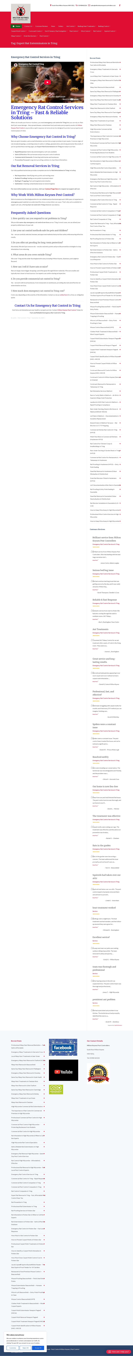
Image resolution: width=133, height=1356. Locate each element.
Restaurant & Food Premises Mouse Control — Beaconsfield (105, 301)
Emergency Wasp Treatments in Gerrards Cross (104, 70)
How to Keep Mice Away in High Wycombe (104, 510)
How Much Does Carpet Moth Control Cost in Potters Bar (105, 287)
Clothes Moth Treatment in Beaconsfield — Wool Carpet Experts (104, 333)
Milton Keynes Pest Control (67, 310)
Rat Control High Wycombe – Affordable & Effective (104, 187)
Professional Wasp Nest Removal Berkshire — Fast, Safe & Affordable (105, 63)
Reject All (25, 1348)
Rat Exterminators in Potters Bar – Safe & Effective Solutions (104, 251)
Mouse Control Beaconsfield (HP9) (102, 327)
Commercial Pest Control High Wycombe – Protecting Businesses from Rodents (104, 151)
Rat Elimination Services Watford (101, 391)
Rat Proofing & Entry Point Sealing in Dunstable (102, 490)
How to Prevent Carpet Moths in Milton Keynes (103, 364)
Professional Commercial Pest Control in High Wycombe (105, 144)
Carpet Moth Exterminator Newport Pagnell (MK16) (105, 339)
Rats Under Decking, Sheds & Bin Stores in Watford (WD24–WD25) (104, 410)
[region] (25, 1342)
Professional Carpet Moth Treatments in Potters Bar (103, 273)
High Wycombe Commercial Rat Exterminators (101, 130)
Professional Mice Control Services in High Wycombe (104, 515)
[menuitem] (16, 26)
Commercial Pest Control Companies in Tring (105, 215)
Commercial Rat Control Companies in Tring (105, 211)
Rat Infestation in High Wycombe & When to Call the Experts (105, 162)
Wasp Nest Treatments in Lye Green (102, 121)
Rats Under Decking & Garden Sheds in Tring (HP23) (105, 452)
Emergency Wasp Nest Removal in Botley (104, 116)
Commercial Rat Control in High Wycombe (104, 157)
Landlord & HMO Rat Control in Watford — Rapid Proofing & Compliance (104, 403)
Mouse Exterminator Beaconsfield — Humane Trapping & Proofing (105, 315)
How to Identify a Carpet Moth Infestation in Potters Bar (105, 280)
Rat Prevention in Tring (97, 230)
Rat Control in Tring (24, 318)
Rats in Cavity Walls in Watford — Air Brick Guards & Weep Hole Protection (104, 396)
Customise (12, 1348)
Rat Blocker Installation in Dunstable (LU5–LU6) (104, 504)
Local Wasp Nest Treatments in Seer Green (104, 76)
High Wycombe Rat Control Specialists (103, 168)
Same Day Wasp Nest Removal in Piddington (105, 91)
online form (64, 295)
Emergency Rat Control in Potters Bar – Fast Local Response (105, 258)
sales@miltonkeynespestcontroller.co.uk (103, 5)
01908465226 (82, 5)
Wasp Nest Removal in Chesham (101, 125)
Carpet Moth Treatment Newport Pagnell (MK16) (104, 351)
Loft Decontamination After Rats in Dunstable (105, 485)
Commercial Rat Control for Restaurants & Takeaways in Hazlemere (104, 458)
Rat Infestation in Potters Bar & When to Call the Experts (105, 244)
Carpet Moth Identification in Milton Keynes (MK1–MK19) (105, 357)
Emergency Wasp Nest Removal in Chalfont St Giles (105, 81)
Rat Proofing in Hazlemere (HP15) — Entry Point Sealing (104, 465)
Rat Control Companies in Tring (100, 219)
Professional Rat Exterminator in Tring (103, 234)
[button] (118, 1352)
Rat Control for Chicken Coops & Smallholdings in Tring (101, 445)
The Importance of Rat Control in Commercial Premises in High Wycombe (105, 137)
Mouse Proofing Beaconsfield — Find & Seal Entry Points (104, 308)
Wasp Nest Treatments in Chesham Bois (103, 104)
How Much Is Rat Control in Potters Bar (103, 264)
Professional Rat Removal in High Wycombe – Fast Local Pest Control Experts (105, 194)
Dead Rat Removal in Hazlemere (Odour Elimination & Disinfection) (103, 472)
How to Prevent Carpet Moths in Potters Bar (105, 268)
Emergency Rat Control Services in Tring (35, 57)
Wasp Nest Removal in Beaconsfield (102, 87)
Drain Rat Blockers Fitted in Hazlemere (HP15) (103, 479)
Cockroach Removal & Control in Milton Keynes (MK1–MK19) (103, 371)
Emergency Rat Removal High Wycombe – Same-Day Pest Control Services (104, 180)
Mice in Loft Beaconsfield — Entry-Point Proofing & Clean (103, 321)
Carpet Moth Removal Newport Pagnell (103, 345)
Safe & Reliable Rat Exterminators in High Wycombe (104, 173)
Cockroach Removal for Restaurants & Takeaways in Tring (103, 385)
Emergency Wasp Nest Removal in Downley (104, 96)
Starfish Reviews (118, 1025)
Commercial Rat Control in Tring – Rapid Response (103, 205)
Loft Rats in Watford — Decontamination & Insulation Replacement (104, 417)
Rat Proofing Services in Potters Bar (102, 239)
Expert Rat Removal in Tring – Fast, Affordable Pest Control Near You (105, 224)
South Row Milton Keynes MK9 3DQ (63, 5)
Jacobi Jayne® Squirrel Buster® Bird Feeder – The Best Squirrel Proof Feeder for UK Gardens (106, 294)
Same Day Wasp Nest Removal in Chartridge (105, 112)
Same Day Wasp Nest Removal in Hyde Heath (105, 100)
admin (14, 318)
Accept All (38, 1348)
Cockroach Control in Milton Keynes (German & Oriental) (105, 378)
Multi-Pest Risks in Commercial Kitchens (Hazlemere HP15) (103, 438)
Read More (95, 560)
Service (95, 911)
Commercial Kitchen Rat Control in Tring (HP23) (103, 431)
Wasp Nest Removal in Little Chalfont (102, 108)
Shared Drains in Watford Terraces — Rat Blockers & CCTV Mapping (103, 424)
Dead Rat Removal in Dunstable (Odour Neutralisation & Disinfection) (103, 497)
